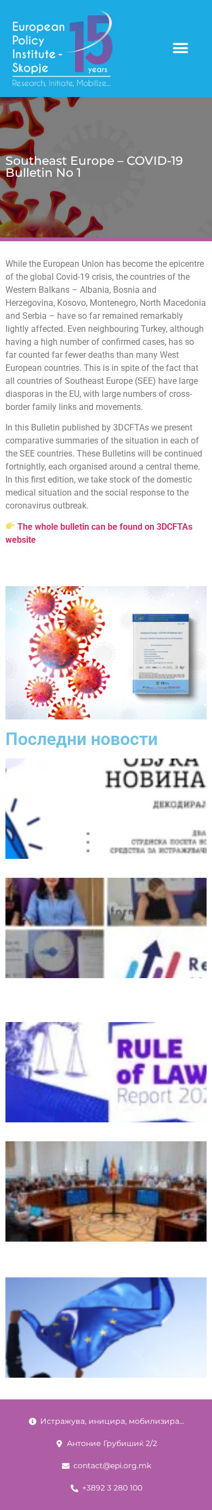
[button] (180, 48)
